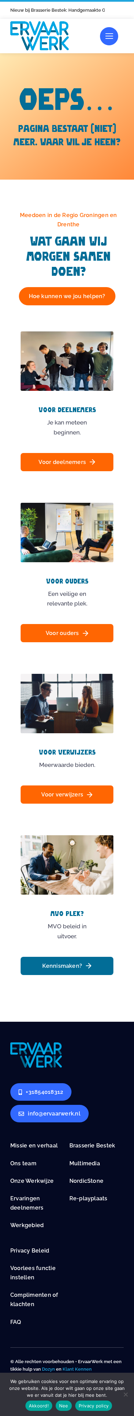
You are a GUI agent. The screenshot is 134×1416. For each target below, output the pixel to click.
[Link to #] (109, 36)
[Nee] (125, 1394)
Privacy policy (94, 1405)
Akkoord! (39, 1405)
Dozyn (48, 1369)
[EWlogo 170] (39, 24)
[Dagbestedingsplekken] (36, 1045)
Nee (63, 1405)
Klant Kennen (77, 1369)
